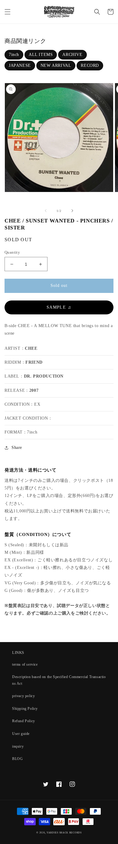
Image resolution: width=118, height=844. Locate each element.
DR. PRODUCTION (44, 376)
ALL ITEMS (41, 54)
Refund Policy (23, 721)
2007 (33, 390)
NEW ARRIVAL (56, 65)
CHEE (31, 348)
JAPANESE (20, 65)
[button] (7, 11)
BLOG (17, 759)
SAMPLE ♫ (59, 307)
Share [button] (16, 447)
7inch (14, 54)
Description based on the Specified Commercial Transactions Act (59, 680)
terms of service (25, 664)
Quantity (12, 252)
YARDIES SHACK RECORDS (64, 832)
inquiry (18, 746)
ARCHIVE (72, 54)
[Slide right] (72, 210)
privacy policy (23, 696)
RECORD (90, 65)
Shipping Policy (25, 708)
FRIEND (34, 362)
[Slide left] (45, 210)
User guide (21, 734)
